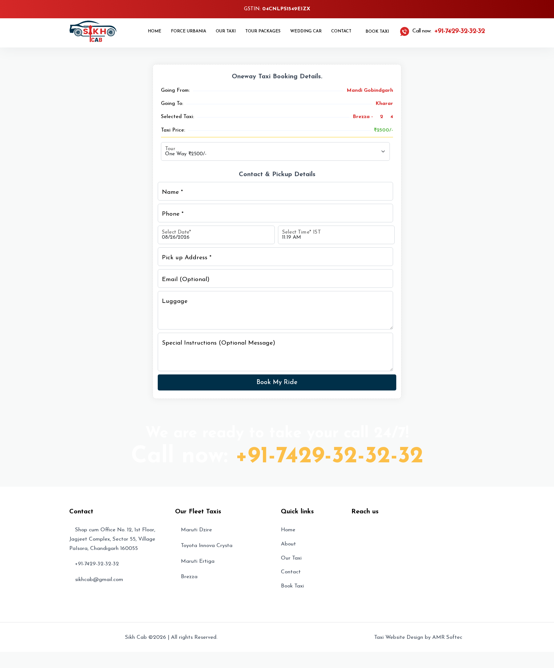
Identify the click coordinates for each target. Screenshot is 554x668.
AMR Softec (447, 637)
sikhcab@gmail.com (99, 579)
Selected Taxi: (177, 116)
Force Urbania (188, 31)
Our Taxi (226, 31)
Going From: (175, 90)
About (288, 544)
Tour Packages (263, 31)
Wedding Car (306, 31)
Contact (341, 31)
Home (154, 31)
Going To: (172, 103)
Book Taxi (376, 32)
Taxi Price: (173, 130)
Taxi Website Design (398, 637)
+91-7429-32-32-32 (329, 456)
